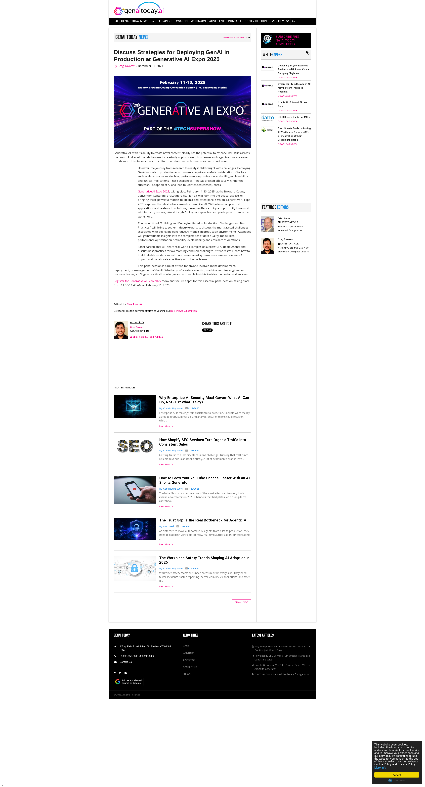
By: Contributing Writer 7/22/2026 (179, 488)
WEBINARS (188, 653)
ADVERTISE (189, 660)
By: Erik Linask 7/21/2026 (174, 526)
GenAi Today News (135, 21)
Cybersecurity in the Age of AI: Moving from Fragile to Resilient (294, 88)
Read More (164, 426)
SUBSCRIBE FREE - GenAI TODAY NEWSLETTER (288, 40)
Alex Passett (134, 304)
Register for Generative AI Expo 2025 (137, 281)
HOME (186, 646)
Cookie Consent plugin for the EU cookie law (396, 780)
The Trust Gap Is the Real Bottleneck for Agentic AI (203, 520)
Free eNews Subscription (235, 37)
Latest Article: (289, 222)
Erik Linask (284, 218)
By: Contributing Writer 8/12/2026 (179, 408)
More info (380, 767)
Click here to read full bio (147, 336)
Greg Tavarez (126, 66)
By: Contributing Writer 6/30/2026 (179, 568)
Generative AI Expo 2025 (153, 191)
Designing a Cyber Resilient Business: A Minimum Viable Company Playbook (293, 69)
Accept (396, 775)
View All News (241, 602)
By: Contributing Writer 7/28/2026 (179, 450)
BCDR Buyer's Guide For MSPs (294, 117)
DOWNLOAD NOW (287, 77)
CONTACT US (190, 667)
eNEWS (187, 674)
